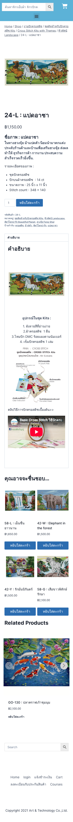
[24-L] (36, 72)
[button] (37, 16)
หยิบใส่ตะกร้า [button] (20, 545)
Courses (56, 784)
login (27, 777)
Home (14, 777)
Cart (59, 777)
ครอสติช (19, 225)
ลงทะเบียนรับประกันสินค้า (28, 784)
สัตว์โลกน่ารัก (39, 225)
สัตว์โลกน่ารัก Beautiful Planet (19, 221)
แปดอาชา (53, 225)
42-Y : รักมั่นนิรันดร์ (18, 589)
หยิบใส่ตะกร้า (29, 203)
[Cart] (64, 6)
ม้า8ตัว (28, 225)
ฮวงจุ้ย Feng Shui (45, 221)
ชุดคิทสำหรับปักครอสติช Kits (29, 218)
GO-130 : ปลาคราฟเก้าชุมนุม (29, 702)
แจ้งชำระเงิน (43, 777)
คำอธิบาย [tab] (13, 237)
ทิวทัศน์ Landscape (55, 218)
